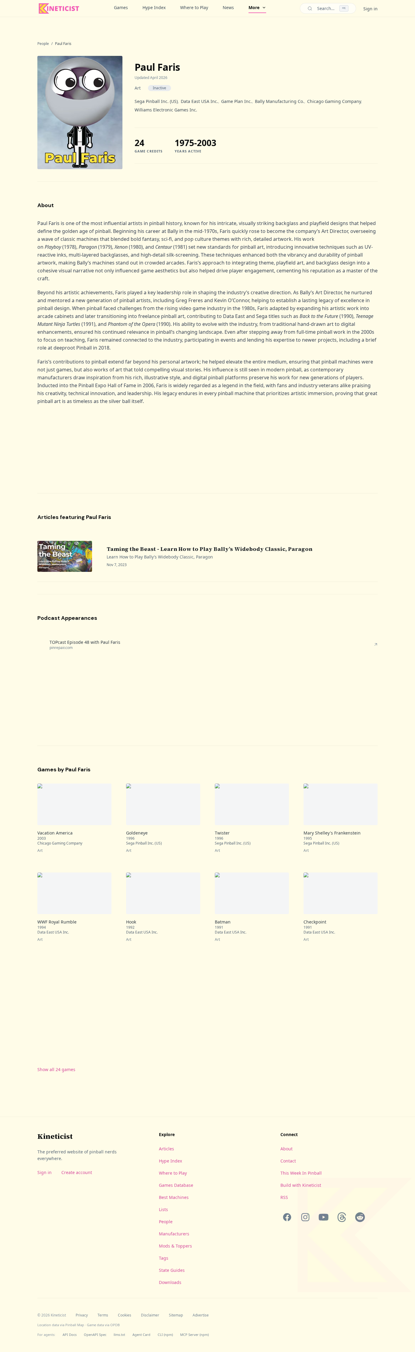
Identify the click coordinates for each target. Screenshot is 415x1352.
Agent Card (141, 1334)
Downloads (170, 1282)
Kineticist (55, 1136)
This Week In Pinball (301, 1173)
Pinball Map (74, 1325)
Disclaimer (150, 1315)
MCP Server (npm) (194, 1334)
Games (121, 7)
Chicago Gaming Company (334, 101)
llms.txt (119, 1334)
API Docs (70, 1334)
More (254, 7)
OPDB (115, 1325)
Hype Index (154, 7)
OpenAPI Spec (95, 1334)
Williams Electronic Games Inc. (166, 110)
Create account (76, 1172)
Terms (103, 1315)
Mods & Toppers (175, 1246)
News (228, 7)
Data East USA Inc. (199, 101)
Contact (288, 1161)
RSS (284, 1197)
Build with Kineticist (300, 1185)
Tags (163, 1258)
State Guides (172, 1270)
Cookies (124, 1315)
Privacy (82, 1315)
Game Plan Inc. (236, 101)
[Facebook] (287, 1217)
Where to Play (194, 7)
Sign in (370, 9)
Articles (166, 1149)
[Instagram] (305, 1217)
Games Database (176, 1185)
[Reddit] (360, 1217)
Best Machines (174, 1197)
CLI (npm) (165, 1334)
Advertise (201, 1315)
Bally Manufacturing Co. (279, 101)
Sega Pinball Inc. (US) (156, 101)
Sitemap (176, 1315)
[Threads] (341, 1217)
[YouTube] (323, 1217)
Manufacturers (174, 1234)
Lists (163, 1209)
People (43, 43)
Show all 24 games (56, 1069)
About (286, 1149)
